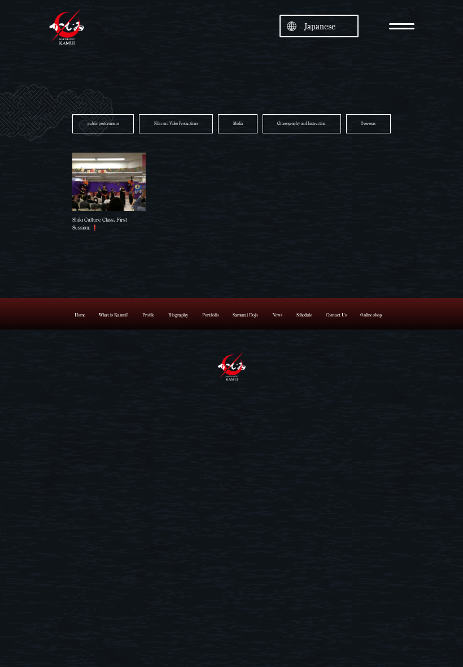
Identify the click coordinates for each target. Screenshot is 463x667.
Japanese (319, 26)
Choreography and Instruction (301, 123)
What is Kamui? (113, 315)
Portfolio (210, 315)
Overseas (368, 123)
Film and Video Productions (176, 123)
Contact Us (336, 315)
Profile (148, 315)
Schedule (304, 315)
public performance (103, 123)
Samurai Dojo (245, 315)
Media (238, 123)
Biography (178, 315)
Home (80, 315)
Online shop (371, 315)
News (277, 315)
